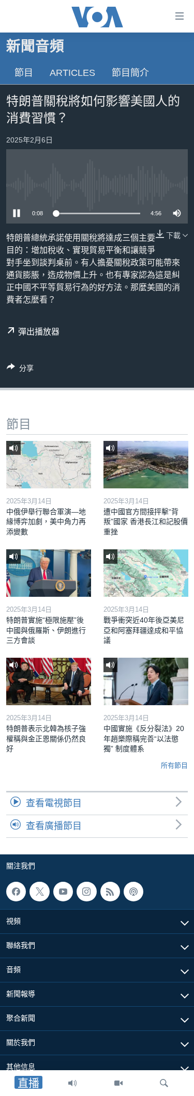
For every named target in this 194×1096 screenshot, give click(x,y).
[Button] (20, 369)
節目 (23, 73)
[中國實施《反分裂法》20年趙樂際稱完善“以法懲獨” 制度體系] (145, 681)
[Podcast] (133, 891)
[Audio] (72, 1083)
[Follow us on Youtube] (63, 891)
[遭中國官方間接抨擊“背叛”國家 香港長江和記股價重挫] (145, 464)
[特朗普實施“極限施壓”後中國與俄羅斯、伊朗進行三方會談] (48, 573)
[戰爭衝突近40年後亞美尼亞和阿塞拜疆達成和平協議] (145, 573)
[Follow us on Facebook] (16, 891)
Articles (72, 73)
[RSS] (110, 891)
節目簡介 (130, 73)
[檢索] (164, 1083)
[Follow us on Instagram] (86, 891)
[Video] (118, 1083)
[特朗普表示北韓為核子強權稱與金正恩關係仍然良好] (48, 681)
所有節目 (174, 765)
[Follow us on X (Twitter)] (39, 891)
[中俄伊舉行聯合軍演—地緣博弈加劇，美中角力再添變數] (48, 464)
